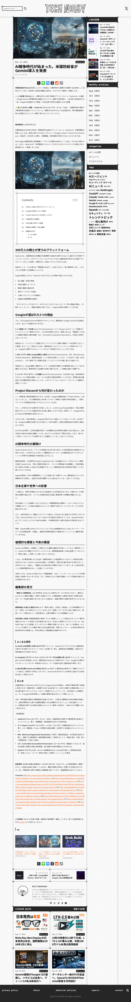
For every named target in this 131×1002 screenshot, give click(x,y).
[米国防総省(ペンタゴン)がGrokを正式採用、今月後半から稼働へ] (26, 841)
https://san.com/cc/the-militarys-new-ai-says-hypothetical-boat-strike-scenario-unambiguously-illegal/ (49, 805)
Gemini (92, 200)
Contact (22, 822)
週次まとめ (92, 234)
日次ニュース (95, 227)
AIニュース (80, 62)
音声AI (108, 234)
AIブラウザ (92, 190)
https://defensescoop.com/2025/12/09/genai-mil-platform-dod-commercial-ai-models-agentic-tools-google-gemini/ (50, 797)
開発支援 (101, 234)
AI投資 (98, 190)
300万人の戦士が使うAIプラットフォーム (40, 207)
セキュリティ (96, 213)
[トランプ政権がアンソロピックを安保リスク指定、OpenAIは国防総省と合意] (49, 841)
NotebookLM (95, 206)
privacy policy (10, 990)
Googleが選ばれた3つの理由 (36, 211)
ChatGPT (93, 193)
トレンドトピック (101, 217)
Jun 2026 (94, 100)
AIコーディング (96, 182)
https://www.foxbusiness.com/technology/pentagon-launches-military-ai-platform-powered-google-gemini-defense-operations (49, 793)
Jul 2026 (94, 95)
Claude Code (103, 197)
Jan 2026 (94, 125)
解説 (114, 230)
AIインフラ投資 (94, 173)
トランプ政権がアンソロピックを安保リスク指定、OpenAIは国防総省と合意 (49, 854)
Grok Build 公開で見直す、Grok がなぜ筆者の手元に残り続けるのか (73, 854)
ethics (36, 990)
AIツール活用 (95, 152)
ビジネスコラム (96, 161)
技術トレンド (100, 225)
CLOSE (75, 200)
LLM (105, 203)
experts (95, 990)
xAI (100, 210)
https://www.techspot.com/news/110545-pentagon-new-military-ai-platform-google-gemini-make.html (49, 800)
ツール (107, 213)
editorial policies (66, 990)
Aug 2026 (94, 91)
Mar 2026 (94, 115)
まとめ (30, 237)
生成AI (92, 230)
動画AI (91, 224)
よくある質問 (32, 234)
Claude (93, 197)
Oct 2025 (94, 140)
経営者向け (107, 231)
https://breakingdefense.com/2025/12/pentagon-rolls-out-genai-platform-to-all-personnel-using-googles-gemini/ (50, 788)
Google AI (93, 203)
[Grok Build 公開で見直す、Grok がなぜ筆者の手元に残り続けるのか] (73, 841)
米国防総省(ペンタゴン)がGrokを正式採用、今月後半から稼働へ (26, 853)
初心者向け (101, 221)
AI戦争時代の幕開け (33, 219)
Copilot (111, 197)
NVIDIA (105, 206)
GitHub (99, 200)
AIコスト (103, 180)
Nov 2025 (94, 135)
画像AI (99, 230)
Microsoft (111, 203)
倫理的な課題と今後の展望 (35, 227)
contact (119, 990)
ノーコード (92, 221)
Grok (100, 203)
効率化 (111, 222)
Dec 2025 (94, 130)
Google (105, 200)
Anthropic (106, 190)
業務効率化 (106, 227)
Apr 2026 (94, 110)
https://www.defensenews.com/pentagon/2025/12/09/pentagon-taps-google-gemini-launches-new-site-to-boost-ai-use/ (49, 779)
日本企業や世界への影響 (34, 223)
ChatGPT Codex (105, 194)
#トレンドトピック (21, 75)
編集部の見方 (30, 231)
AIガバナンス (94, 179)
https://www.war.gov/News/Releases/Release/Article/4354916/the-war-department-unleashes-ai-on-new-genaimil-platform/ (50, 777)
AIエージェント (98, 176)
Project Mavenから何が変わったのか (39, 215)
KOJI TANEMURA (39, 886)
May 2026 (94, 105)
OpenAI (93, 209)
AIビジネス (107, 186)
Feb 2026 (94, 120)
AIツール (107, 182)
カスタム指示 (105, 210)
